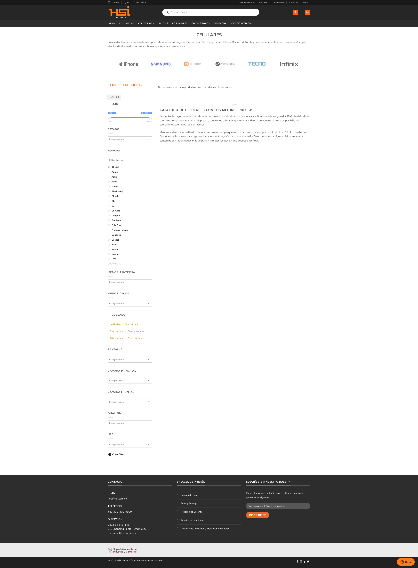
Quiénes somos (200, 23)
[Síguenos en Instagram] (301, 561)
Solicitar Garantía (247, 2)
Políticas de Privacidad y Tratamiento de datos (205, 528)
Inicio (111, 23)
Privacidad (293, 2)
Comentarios (279, 2)
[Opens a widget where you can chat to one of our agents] (406, 562)
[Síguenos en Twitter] (308, 561)
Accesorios (145, 23)
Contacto (306, 2)
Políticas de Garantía (192, 511)
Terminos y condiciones (193, 520)
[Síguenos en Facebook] (297, 561)
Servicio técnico (240, 23)
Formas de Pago (189, 495)
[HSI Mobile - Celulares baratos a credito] (124, 12)
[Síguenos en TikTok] (305, 561)
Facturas (263, 2)
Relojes (163, 23)
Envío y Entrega (189, 503)
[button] (295, 12)
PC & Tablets (179, 23)
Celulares (125, 23)
